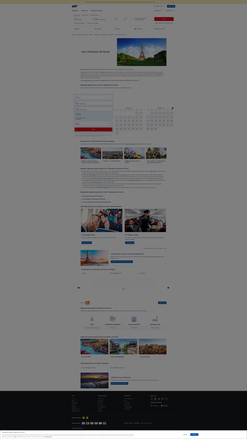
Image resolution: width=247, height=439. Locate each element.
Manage (185, 434)
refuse (15, 436)
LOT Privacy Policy (48, 436)
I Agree (194, 434)
